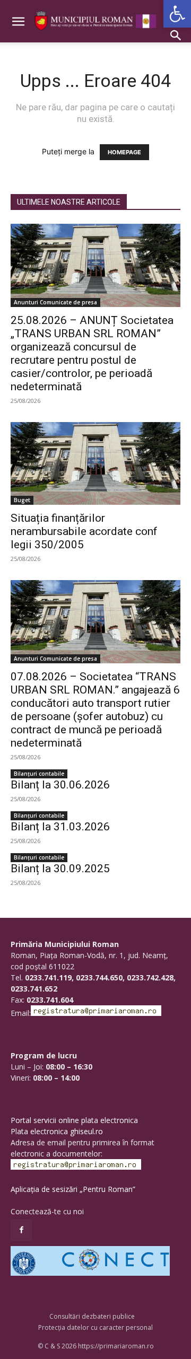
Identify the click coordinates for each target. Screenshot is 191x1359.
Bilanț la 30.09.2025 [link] (60, 868)
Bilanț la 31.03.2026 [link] (60, 826)
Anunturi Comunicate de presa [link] (55, 302)
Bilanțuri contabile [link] (39, 773)
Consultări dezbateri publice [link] (92, 1316)
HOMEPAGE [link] (124, 152)
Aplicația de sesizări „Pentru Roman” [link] (73, 1189)
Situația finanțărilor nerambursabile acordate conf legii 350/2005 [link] (84, 531)
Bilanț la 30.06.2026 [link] (60, 784)
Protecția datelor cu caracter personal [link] (95, 1327)
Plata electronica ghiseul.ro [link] (57, 1131)
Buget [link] (22, 500)
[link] (177, 14)
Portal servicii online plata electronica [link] (74, 1120)
